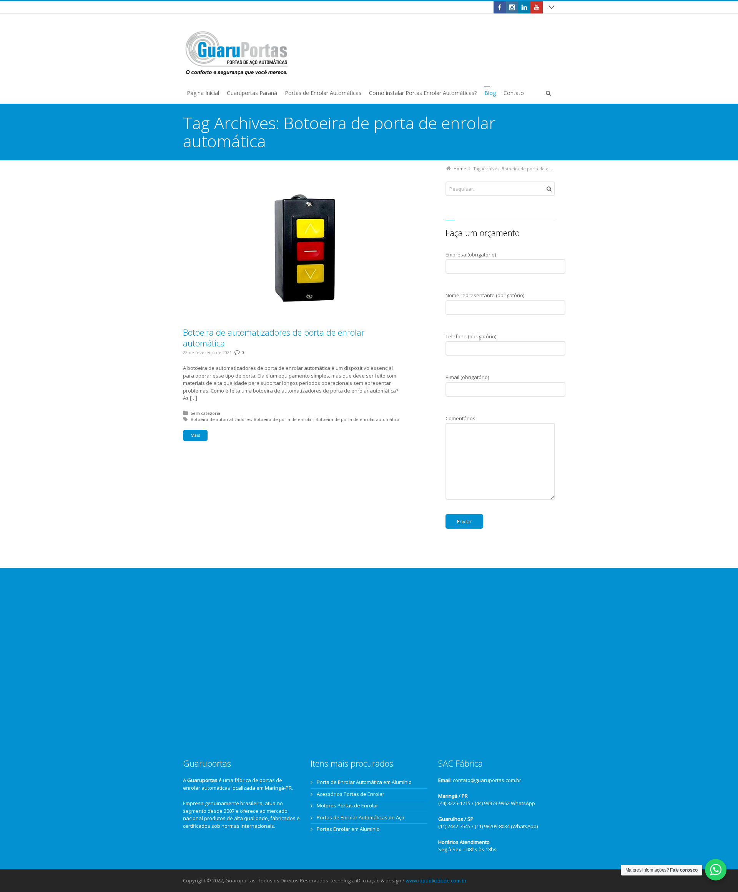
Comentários (460, 418)
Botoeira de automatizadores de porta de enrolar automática (273, 337)
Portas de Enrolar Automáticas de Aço (360, 817)
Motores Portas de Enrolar (347, 805)
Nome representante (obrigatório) (484, 295)
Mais (195, 435)
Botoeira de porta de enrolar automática (357, 419)
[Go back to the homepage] (237, 53)
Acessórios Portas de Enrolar (350, 793)
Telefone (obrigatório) (470, 336)
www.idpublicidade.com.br (436, 880)
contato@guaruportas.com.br (487, 780)
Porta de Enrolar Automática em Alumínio (364, 782)
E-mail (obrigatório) (467, 377)
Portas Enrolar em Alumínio (348, 828)
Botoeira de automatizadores (221, 419)
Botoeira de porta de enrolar (283, 419)
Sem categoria (205, 413)
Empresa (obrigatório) (470, 254)
